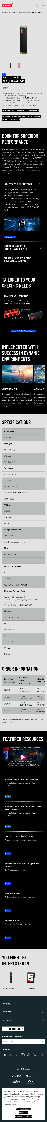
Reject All (23, 1113)
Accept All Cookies (22, 1116)
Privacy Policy (12, 1104)
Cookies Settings (23, 1109)
